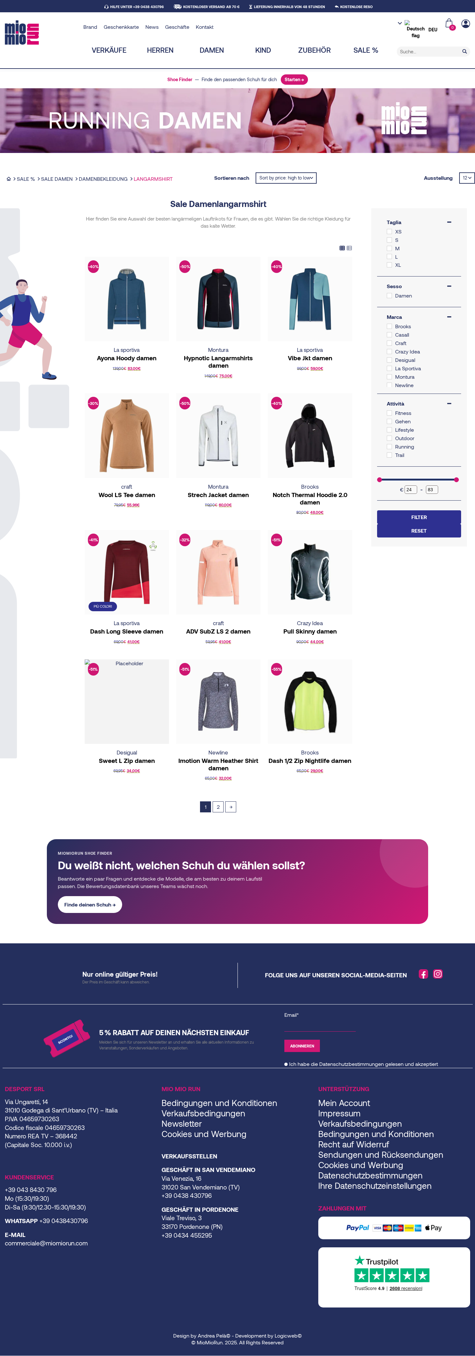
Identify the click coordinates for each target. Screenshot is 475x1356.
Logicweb (286, 1335)
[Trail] (389, 455)
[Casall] (389, 334)
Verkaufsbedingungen (203, 1113)
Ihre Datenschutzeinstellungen (375, 1185)
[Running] (389, 446)
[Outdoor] (389, 438)
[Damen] (389, 295)
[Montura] (389, 376)
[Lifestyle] (389, 429)
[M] (389, 248)
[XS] (389, 231)
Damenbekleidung (103, 179)
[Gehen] (389, 421)
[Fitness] (389, 413)
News (152, 27)
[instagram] (438, 974)
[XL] (389, 264)
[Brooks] (389, 326)
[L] (389, 256)
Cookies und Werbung (204, 1134)
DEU (433, 29)
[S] (389, 240)
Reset (419, 530)
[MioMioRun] (42, 32)
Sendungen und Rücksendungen (380, 1154)
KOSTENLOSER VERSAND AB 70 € (211, 7)
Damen (212, 50)
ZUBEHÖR (314, 50)
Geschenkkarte (121, 27)
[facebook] (423, 974)
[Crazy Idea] (389, 351)
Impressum (339, 1113)
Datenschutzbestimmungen (351, 1064)
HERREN (160, 50)
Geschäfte (177, 27)
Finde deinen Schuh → (90, 904)
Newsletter (182, 1123)
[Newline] (389, 385)
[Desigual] (389, 360)
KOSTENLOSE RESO (356, 7)
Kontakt (205, 27)
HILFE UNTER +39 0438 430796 (137, 7)
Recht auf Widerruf (353, 1144)
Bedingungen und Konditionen (219, 1103)
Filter (419, 517)
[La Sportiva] (389, 368)
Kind (263, 50)
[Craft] (389, 343)
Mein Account (344, 1103)
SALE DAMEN (57, 179)
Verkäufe (109, 50)
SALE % (366, 50)
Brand (90, 27)
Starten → (294, 79)
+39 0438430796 (63, 1220)
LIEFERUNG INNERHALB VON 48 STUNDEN (289, 7)
